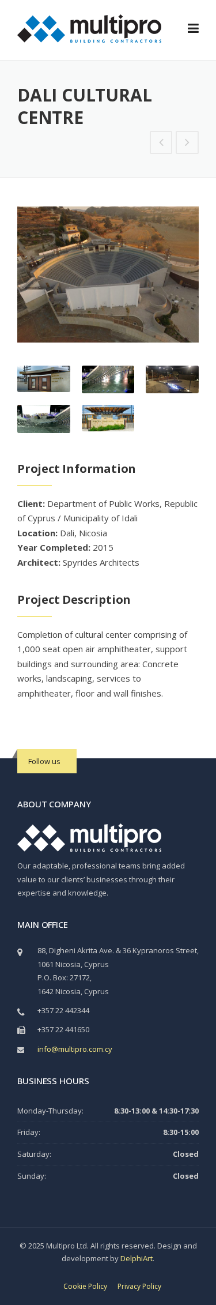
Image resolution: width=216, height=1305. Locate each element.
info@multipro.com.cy (74, 1049)
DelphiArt (136, 1258)
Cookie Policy (85, 1286)
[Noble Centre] (161, 143)
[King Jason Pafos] (187, 143)
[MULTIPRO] (89, 27)
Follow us (44, 761)
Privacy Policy (139, 1286)
